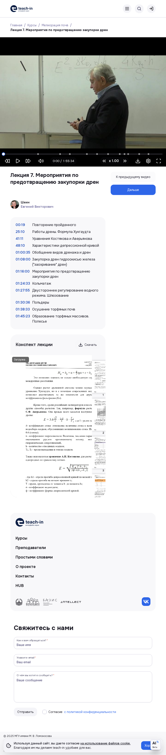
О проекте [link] (26, 566)
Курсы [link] (21, 538)
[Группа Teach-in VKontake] (146, 601)
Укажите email (25, 657)
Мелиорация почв (55, 25)
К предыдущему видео (133, 177)
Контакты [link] (25, 576)
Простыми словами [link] (34, 557)
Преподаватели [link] (31, 547)
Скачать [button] (91, 345)
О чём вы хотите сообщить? (35, 675)
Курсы (32, 25)
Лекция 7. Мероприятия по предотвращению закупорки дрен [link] (59, 30)
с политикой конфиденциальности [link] (90, 712)
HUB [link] (20, 585)
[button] (138, 161)
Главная (16, 25)
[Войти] (151, 8)
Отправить (25, 712)
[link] (21, 8)
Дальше (133, 190)
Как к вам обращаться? (31, 640)
